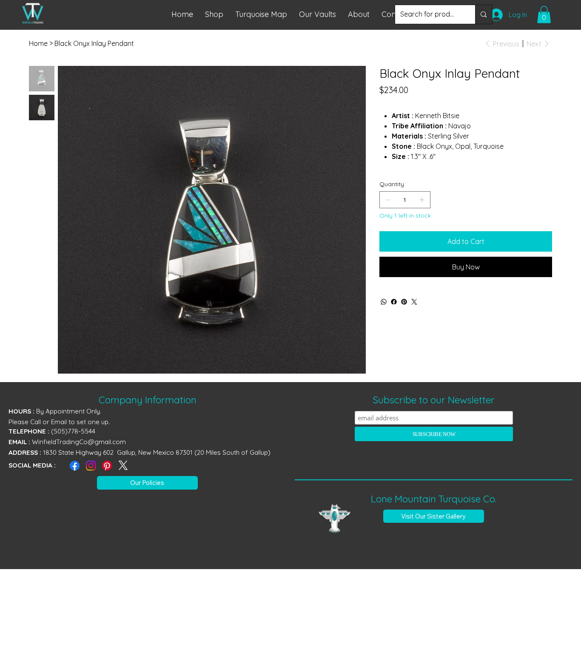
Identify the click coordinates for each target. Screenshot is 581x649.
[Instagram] (90, 465)
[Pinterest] (404, 302)
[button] (261, 14)
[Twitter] (414, 302)
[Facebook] (394, 302)
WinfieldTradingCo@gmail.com (79, 442)
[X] (123, 465)
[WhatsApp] (383, 302)
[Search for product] (483, 14)
